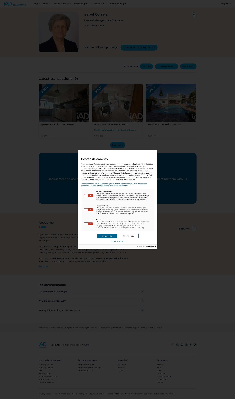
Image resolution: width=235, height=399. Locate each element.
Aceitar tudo (107, 236)
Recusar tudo (128, 236)
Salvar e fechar (117, 241)
